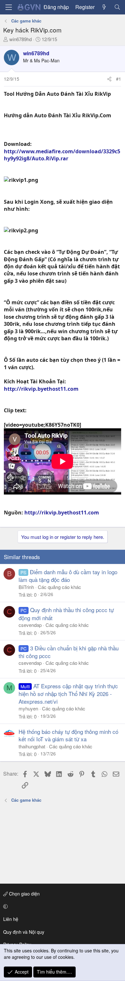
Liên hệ (10, 919)
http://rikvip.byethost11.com (41, 388)
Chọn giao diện (24, 893)
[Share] (109, 79)
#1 (118, 79)
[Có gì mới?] (104, 7)
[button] (61, 906)
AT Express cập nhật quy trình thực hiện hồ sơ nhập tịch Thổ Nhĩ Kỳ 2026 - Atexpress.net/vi (68, 693)
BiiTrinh (26, 587)
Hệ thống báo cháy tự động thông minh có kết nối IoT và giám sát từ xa (68, 735)
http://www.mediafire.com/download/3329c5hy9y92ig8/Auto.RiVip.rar (62, 155)
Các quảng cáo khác (59, 587)
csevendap (30, 624)
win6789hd (20, 39)
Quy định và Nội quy (23, 932)
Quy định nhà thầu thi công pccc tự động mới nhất (66, 613)
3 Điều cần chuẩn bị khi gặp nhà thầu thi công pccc (69, 652)
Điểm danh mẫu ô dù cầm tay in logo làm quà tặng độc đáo (68, 576)
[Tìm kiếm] (117, 7)
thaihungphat (32, 746)
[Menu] (8, 7)
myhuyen (28, 708)
